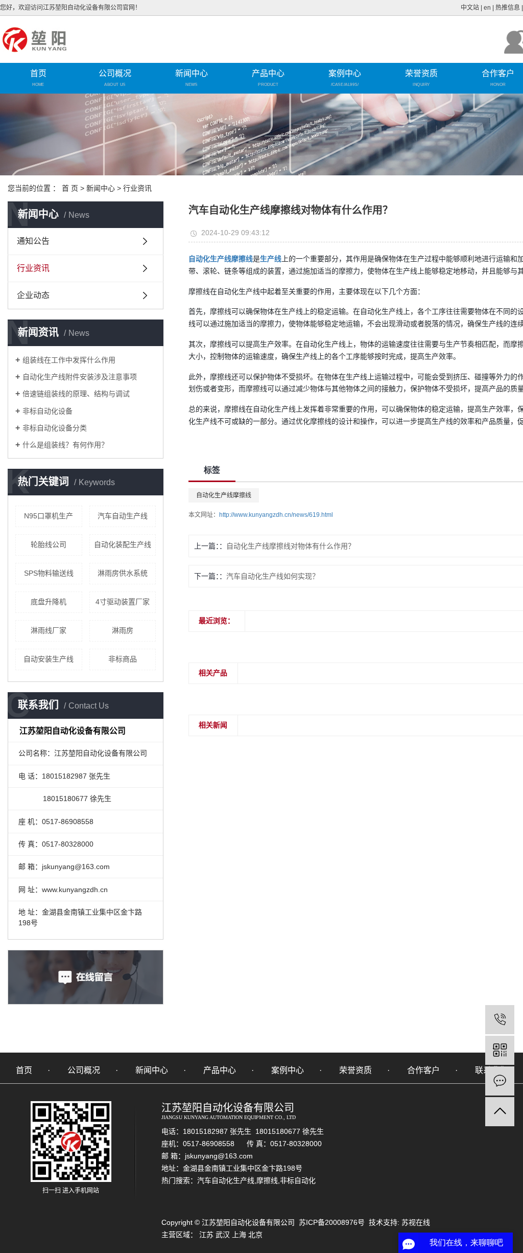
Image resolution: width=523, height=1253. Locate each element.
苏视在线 (414, 1222)
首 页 (70, 188)
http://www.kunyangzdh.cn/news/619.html (276, 514)
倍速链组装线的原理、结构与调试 (76, 394)
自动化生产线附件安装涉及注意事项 (79, 377)
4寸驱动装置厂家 (123, 602)
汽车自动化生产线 (225, 1180)
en (487, 7)
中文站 (470, 7)
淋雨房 (122, 630)
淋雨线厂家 (48, 630)
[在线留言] (499, 1081)
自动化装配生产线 (122, 544)
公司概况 (115, 73)
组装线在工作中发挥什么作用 (68, 360)
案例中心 (344, 73)
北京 (255, 1235)
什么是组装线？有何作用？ (65, 445)
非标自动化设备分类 (54, 428)
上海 (239, 1235)
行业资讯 (137, 188)
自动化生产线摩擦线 (223, 495)
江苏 (206, 1235)
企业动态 (33, 295)
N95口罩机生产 (48, 516)
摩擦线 (267, 1180)
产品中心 (268, 73)
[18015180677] (499, 1019)
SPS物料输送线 (49, 573)
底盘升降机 (48, 602)
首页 (38, 73)
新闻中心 (191, 73)
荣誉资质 (421, 73)
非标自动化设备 (47, 411)
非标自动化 (298, 1180)
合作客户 (423, 1070)
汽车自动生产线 (123, 516)
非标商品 (122, 659)
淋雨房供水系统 (123, 573)
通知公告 (33, 241)
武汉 (223, 1235)
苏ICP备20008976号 (332, 1222)
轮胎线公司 (48, 544)
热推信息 (507, 7)
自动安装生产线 (48, 659)
